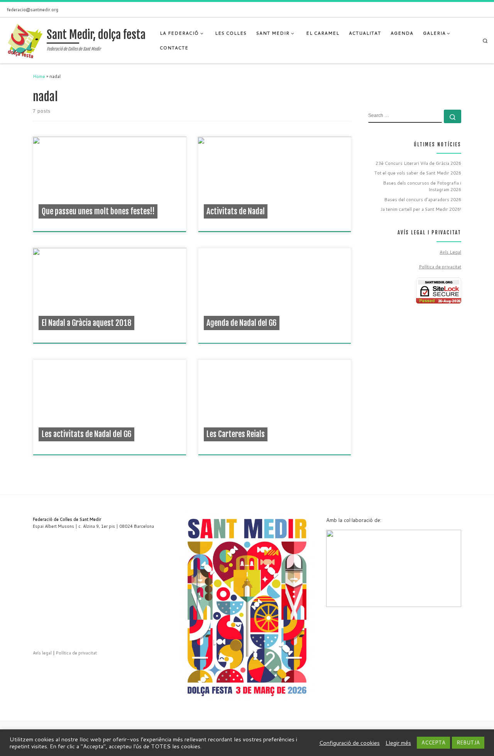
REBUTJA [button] (468, 742)
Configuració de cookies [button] (349, 742)
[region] (393, 568)
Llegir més (398, 742)
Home (39, 76)
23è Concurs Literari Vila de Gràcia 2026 (418, 163)
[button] (338, 568)
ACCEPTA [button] (433, 742)
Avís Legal (450, 252)
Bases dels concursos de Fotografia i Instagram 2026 (422, 186)
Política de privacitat (440, 266)
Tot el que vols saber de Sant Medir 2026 (417, 173)
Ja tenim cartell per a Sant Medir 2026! (421, 209)
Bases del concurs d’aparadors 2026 (422, 199)
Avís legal (42, 653)
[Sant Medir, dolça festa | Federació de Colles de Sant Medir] (25, 40)
